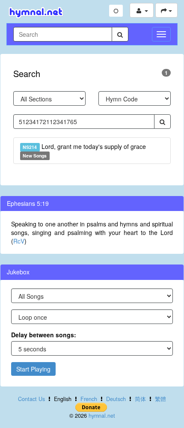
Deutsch (116, 399)
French (88, 399)
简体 (140, 399)
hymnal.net (102, 415)
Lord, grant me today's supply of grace (84, 150)
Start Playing (33, 369)
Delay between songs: (43, 334)
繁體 (160, 399)
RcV (18, 241)
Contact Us (31, 399)
